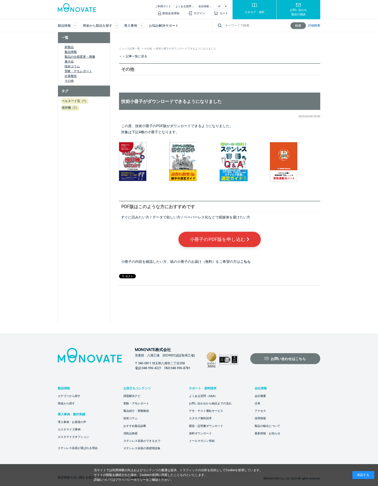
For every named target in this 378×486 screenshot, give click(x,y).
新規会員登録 (170, 13)
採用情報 (260, 418)
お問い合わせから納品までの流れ (210, 403)
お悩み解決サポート (163, 26)
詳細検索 (314, 25)
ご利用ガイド (163, 6)
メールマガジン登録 (202, 440)
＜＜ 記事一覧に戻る (133, 56)
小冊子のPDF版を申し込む (218, 239)
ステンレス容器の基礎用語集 (141, 448)
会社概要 (260, 396)
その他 (69, 80)
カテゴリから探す (69, 396)
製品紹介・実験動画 (136, 410)
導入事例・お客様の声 (72, 422)
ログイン (199, 13)
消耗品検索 (130, 433)
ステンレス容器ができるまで (141, 440)
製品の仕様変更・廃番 (80, 56)
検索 (298, 25)
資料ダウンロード (200, 433)
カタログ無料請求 (200, 418)
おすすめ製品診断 (134, 426)
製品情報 (71, 52)
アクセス (260, 410)
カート (224, 13)
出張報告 (71, 76)
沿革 (257, 403)
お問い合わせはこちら (288, 359)
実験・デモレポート (78, 71)
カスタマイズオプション (73, 437)
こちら (245, 262)
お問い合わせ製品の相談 (298, 12)
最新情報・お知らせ (267, 433)
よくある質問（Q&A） (203, 396)
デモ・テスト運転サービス (206, 410)
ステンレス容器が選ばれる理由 (78, 448)
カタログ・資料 (254, 12)
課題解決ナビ (131, 396)
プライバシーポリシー (130, 479)
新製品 (69, 47)
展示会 (69, 61)
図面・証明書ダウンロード (206, 426)
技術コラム (72, 66)
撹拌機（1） (70, 107)
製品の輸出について (267, 426)
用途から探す (66, 403)
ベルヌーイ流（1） (75, 101)
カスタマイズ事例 (69, 429)
